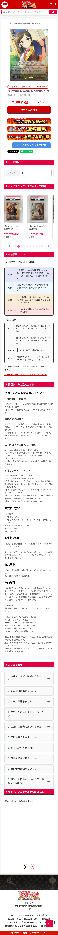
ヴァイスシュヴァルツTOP (31, 145)
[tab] (16, 246)
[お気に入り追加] (46, 33)
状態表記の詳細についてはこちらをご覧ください (25, 374)
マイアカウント (26, 915)
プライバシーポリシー (31, 922)
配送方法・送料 (31, 919)
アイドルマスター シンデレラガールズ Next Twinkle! (28, 87)
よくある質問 (11, 922)
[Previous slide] (9, 246)
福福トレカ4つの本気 (43, 926)
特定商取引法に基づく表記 (17, 926)
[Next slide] (48, 246)
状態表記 (45, 919)
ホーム (9, 23)
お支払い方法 (14, 919)
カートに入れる (29, 109)
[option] (29, 55)
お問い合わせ (42, 915)
